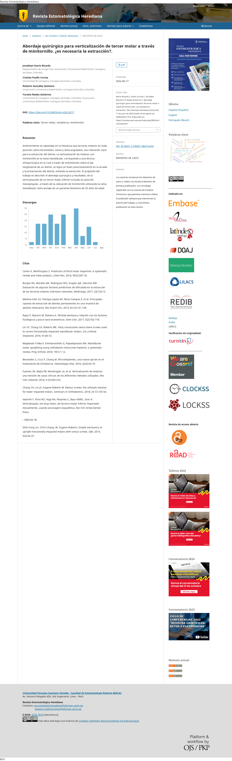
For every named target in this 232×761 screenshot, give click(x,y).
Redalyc (173, 318)
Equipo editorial (46, 25)
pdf (123, 64)
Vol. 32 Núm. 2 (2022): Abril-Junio (61, 35)
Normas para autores (119, 25)
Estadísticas (146, 25)
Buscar (208, 25)
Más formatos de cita (129, 129)
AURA (172, 322)
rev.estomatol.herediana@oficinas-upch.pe (58, 705)
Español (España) (178, 110)
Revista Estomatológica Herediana (67, 16)
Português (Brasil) (179, 120)
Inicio (25, 35)
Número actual (68, 25)
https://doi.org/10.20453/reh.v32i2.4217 (51, 112)
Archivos (36, 35)
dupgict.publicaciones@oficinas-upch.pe (58, 709)
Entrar (211, 5)
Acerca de (23, 25)
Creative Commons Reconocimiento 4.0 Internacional (109, 720)
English (173, 115)
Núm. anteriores (92, 25)
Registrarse (198, 5)
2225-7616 (37, 714)
